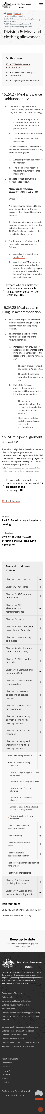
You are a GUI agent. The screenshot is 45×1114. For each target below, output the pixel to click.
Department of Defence (12, 993)
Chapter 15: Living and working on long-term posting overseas (18, 745)
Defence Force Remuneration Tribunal (18, 1030)
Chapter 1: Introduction (18, 579)
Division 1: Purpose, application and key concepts (24, 773)
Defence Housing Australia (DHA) (16, 1004)
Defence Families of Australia (14, 1034)
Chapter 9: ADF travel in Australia (18, 660)
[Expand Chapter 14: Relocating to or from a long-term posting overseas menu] (40, 720)
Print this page (13, 501)
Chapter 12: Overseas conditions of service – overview (18, 695)
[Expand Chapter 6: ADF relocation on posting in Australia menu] (40, 628)
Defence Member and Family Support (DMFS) (21, 1012)
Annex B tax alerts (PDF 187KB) (16, 915)
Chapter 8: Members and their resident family (19, 650)
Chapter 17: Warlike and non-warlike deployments (19, 892)
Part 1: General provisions (20, 755)
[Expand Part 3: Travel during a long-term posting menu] (40, 827)
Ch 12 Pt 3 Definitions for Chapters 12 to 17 (22, 909)
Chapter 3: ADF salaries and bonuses (18, 596)
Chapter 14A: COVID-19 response (18, 732)
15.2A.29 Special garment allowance (22, 80)
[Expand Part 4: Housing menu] (40, 835)
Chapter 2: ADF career (17, 586)
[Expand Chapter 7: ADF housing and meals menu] (40, 639)
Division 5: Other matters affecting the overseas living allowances (19, 541)
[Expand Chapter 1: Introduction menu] (40, 579)
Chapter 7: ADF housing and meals (18, 639)
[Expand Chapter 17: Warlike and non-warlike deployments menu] (40, 892)
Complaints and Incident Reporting (16, 1000)
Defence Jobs (7, 996)
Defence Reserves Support (13, 1038)
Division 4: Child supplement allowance (21, 798)
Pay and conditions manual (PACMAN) (18, 1046)
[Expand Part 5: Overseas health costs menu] (40, 844)
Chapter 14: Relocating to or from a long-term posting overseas (19, 720)
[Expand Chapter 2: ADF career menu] (40, 587)
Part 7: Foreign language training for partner (23, 864)
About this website (10, 1058)
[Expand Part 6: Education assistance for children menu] (40, 854)
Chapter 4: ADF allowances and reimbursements (15, 608)
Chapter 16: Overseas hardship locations (17, 881)
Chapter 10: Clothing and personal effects (19, 671)
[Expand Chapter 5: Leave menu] (40, 619)
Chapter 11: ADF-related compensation (19, 682)
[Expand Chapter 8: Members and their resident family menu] (40, 650)
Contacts (6, 1066)
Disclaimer (6, 1074)
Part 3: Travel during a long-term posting (21, 522)
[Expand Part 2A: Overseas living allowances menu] (40, 764)
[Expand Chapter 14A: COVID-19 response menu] (40, 732)
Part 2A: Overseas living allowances (19, 764)
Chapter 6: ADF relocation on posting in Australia (20, 628)
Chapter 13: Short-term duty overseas (18, 707)
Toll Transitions (8, 1008)
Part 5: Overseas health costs (19, 844)
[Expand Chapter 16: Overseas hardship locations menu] (40, 881)
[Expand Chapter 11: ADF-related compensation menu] (40, 682)
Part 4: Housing (15, 835)
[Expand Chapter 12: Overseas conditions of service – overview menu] (40, 695)
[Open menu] (41, 4)
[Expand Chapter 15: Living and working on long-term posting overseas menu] (40, 745)
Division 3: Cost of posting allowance (20, 789)
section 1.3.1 (19, 257)
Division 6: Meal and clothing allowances (21, 817)
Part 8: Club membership (19, 872)
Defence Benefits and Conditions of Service (20, 1042)
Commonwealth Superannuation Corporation (20, 1026)
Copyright (6, 1070)
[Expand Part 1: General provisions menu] (40, 755)
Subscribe (11, 943)
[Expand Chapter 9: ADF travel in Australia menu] (40, 660)
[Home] (16, 5)
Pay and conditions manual (18, 568)
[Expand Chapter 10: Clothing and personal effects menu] (40, 671)
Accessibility (7, 1062)
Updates (5, 1082)
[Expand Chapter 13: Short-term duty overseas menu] (40, 707)
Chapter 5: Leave (15, 619)
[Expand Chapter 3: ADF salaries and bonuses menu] (40, 596)
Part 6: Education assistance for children (18, 854)
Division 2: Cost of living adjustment (24, 781)
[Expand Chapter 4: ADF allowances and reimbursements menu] (40, 608)
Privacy (5, 1078)
